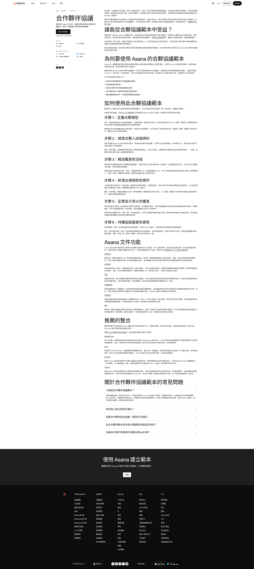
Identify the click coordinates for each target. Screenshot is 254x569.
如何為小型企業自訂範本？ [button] (120, 409)
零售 (119, 526)
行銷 (119, 504)
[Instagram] (119, 563)
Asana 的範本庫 (128, 113)
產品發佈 (99, 523)
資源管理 (77, 538)
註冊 (127, 475)
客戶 (162, 507)
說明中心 (142, 500)
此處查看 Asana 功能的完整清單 (176, 250)
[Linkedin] (116, 563)
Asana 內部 (165, 515)
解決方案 (43, 3)
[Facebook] (123, 563)
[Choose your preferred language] (213, 3)
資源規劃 (99, 526)
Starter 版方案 (79, 515)
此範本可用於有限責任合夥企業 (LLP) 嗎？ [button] (128, 432)
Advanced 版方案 (80, 519)
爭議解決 (190, 22)
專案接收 (99, 534)
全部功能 (77, 504)
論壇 (140, 515)
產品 (32, 3)
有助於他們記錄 (157, 37)
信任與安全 (165, 530)
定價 (61, 3)
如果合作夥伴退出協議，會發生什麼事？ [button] (127, 417)
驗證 (140, 511)
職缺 (162, 511)
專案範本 (142, 526)
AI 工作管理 (78, 530)
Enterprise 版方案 (80, 523)
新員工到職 (100, 515)
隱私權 (163, 534)
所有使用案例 (100, 542)
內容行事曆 (100, 504)
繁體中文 (99, 564)
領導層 (163, 504)
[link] (57, 11)
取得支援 (142, 504)
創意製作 (99, 507)
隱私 (143, 564)
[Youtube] (126, 563)
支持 (53, 3)
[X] (112, 563)
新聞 (162, 523)
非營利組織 (122, 542)
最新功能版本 (79, 507)
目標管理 (99, 511)
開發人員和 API (144, 534)
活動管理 (99, 500)
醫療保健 (121, 523)
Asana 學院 (143, 507)
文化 (162, 519)
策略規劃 (99, 530)
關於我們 (164, 500)
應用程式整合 (79, 526)
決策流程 (133, 164)
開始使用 (237, 3)
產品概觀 (77, 500)
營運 (119, 507)
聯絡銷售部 (227, 3)
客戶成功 (142, 530)
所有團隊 (121, 549)
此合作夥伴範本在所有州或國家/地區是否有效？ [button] (131, 424)
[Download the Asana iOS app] (160, 564)
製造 (119, 538)
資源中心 (142, 519)
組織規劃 (99, 519)
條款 (139, 564)
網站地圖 (142, 542)
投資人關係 (165, 526)
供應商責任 (165, 538)
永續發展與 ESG (166, 542)
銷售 (119, 519)
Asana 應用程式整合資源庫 (117, 332)
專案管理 (77, 534)
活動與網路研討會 (145, 523)
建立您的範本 (63, 32)
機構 (119, 546)
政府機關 (121, 530)
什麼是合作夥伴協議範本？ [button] (120, 390)
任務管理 (99, 538)
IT (118, 511)
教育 (119, 534)
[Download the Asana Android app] (173, 564)
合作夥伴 (142, 538)
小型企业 (121, 500)
